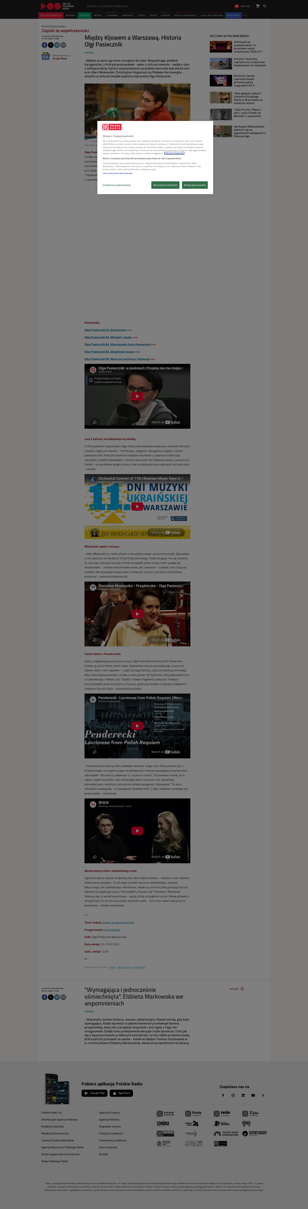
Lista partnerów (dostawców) (117, 173)
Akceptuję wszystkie (195, 184)
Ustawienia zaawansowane (117, 184)
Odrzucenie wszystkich (165, 184)
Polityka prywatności (174, 153)
